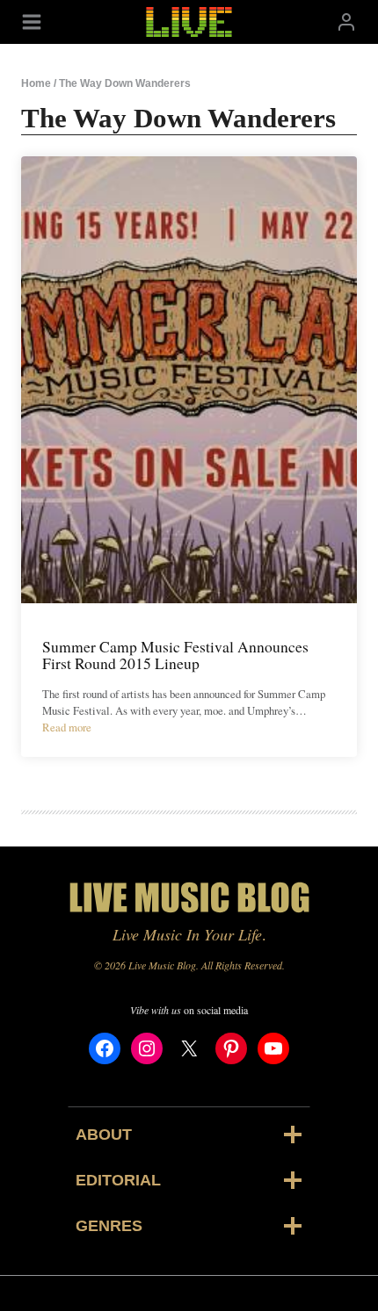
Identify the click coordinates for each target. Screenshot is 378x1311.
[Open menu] (31, 21)
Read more (66, 727)
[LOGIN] (346, 21)
